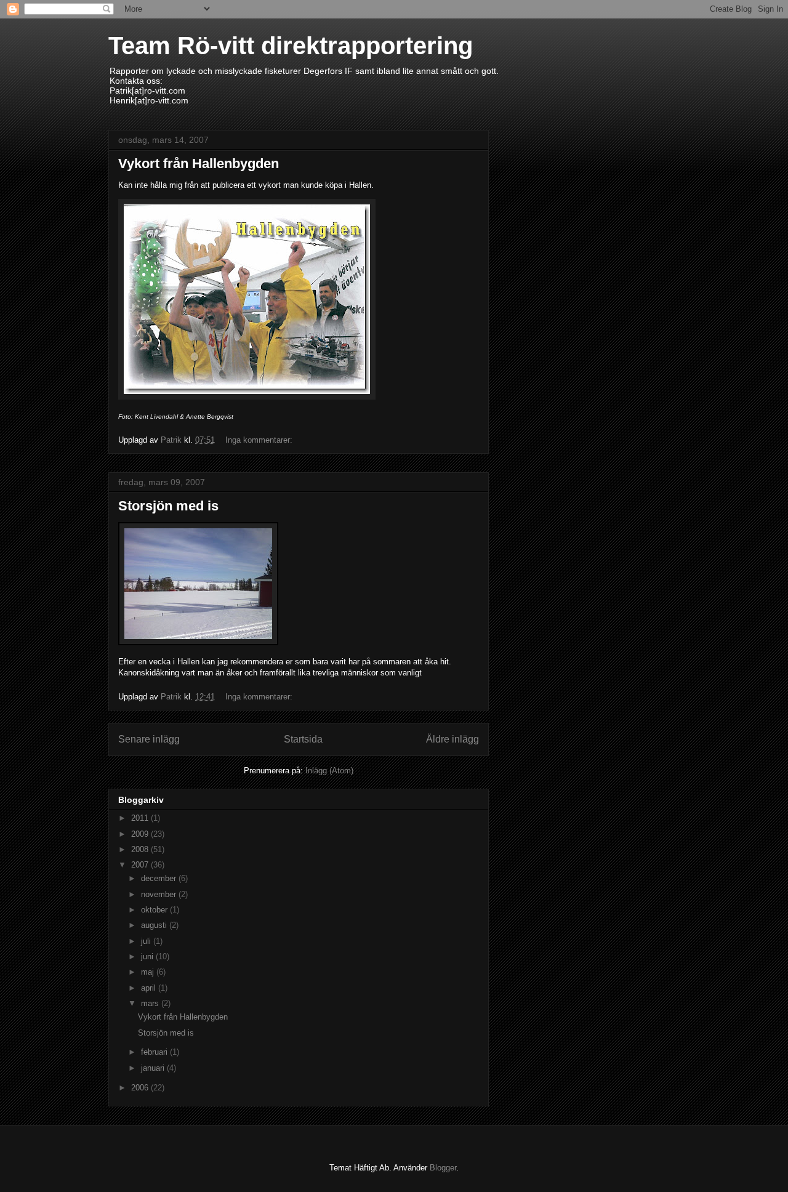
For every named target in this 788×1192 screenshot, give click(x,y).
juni (148, 956)
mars (151, 1003)
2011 (141, 818)
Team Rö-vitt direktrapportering (290, 45)
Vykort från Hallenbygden (198, 163)
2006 (141, 1087)
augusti (155, 925)
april (149, 988)
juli (147, 941)
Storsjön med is (168, 505)
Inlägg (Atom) (329, 770)
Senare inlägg (149, 739)
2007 (141, 864)
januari (154, 1068)
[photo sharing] (198, 642)
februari (155, 1052)
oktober (155, 909)
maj (148, 972)
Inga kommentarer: (260, 440)
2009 (141, 834)
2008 (141, 849)
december (160, 878)
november (160, 894)
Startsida (303, 739)
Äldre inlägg (452, 739)
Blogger (443, 1167)
